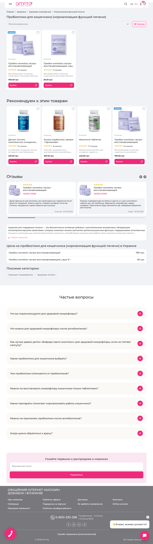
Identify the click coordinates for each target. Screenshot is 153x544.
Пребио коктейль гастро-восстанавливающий (22, 64)
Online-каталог (120, 504)
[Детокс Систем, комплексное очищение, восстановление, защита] (23, 120)
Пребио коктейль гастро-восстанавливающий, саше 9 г (59, 64)
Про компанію (15, 500)
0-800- (66, 517)
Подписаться (76, 475)
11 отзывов (57, 70)
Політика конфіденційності (57, 508)
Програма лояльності (19, 508)
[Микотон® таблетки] (94, 120)
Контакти (117, 500)
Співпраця (13, 504)
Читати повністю (19, 237)
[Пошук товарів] (126, 4)
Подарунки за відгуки (54, 504)
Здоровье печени (46, 274)
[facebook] (68, 524)
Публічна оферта (52, 500)
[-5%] (141, 4)
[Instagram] (74, 524)
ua (131, 4)
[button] (140, 176)
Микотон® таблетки (90, 139)
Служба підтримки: (76, 534)
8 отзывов (57, 146)
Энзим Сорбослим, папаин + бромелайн (59, 140)
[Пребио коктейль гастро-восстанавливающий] (23, 44)
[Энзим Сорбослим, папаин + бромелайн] (59, 120)
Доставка (83, 500)
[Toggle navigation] (10, 4)
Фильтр (141, 24)
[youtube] (79, 524)
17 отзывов (92, 146)
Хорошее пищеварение (21, 274)
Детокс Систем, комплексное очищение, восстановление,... (22, 140)
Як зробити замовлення (90, 504)
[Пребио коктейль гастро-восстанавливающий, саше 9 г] (59, 44)
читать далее (29, 193)
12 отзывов (22, 70)
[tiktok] (84, 524)
